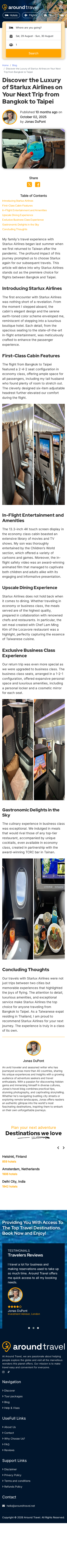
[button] (29, 1328)
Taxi (50, 15)
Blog (14, 65)
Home (5, 65)
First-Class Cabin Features (17, 205)
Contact (9, 1432)
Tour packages (13, 1396)
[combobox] (35, 27)
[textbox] (35, 27)
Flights (33, 15)
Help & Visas (12, 1407)
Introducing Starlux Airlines (17, 200)
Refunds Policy (13, 1486)
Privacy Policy (12, 1475)
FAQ (6, 1444)
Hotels (13, 15)
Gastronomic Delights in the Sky (20, 224)
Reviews (9, 1450)
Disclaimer (10, 1469)
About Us (10, 1427)
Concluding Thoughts (14, 229)
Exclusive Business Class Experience (23, 219)
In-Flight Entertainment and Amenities (24, 210)
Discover (9, 1390)
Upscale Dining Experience (17, 215)
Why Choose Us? (14, 1438)
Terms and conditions (17, 1480)
